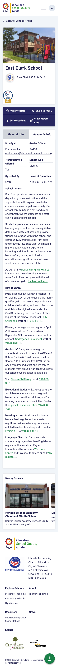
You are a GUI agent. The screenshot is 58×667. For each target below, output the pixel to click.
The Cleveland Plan (38, 594)
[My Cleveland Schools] (16, 8)
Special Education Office (23, 405)
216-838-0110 (34, 320)
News (32, 612)
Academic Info (42, 134)
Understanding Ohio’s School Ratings (15, 619)
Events (9, 629)
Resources (11, 612)
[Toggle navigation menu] (43, 8)
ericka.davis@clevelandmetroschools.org (28, 153)
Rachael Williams (38, 281)
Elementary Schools (15, 598)
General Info (16, 134)
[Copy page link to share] (49, 658)
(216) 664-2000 (37, 577)
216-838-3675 (13, 343)
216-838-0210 (30, 431)
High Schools (11, 603)
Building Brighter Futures (35, 269)
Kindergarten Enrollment (28, 339)
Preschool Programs (15, 594)
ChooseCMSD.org (21, 379)
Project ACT (12, 431)
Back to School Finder (19, 21)
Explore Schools (14, 588)
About (32, 588)
